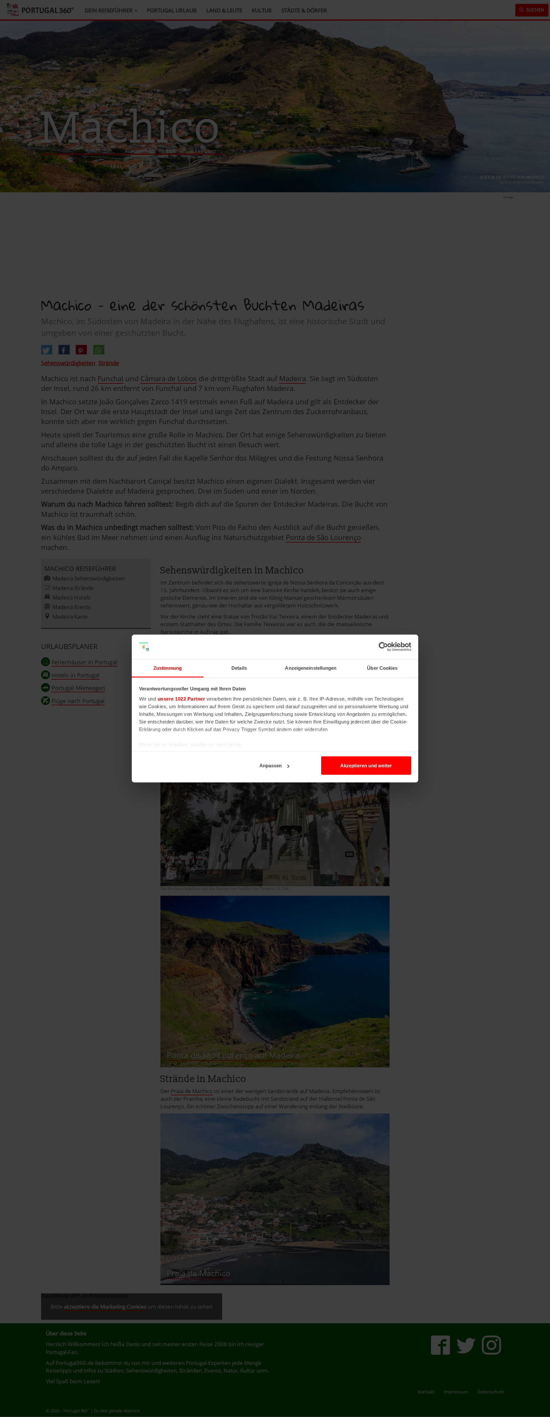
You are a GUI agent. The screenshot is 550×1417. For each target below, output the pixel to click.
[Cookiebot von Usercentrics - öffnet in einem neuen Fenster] (383, 647)
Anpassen (270, 765)
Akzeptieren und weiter (366, 765)
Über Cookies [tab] (382, 667)
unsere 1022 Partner (181, 698)
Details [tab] (239, 667)
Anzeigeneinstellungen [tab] (310, 667)
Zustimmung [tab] (167, 667)
